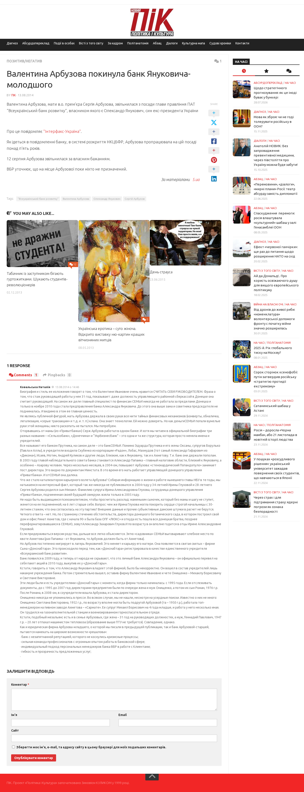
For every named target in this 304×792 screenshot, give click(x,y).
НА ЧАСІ (290, 82)
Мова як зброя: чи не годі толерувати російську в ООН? (274, 121)
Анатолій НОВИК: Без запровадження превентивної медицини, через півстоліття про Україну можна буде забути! (276, 155)
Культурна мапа (193, 43)
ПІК (13, 95)
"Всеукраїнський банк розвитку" (38, 198)
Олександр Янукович (106, 198)
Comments (25, 375)
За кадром (115, 43)
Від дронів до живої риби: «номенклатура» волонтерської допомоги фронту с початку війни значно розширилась (274, 319)
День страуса (161, 272)
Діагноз (12, 43)
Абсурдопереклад (35, 43)
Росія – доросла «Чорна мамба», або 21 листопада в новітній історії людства (275, 434)
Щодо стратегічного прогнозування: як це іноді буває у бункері (275, 92)
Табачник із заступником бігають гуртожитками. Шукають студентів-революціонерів (37, 279)
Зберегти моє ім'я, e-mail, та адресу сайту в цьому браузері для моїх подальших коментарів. (91, 747)
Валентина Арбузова (76, 198)
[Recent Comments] (288, 71)
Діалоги (172, 43)
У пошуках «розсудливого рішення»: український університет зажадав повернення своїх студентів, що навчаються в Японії (277, 468)
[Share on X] (213, 118)
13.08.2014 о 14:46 (67, 387)
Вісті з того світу (91, 43)
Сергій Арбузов (135, 198)
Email (122, 715)
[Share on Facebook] (213, 136)
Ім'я (14, 715)
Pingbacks (59, 375)
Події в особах (64, 43)
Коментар (20, 684)
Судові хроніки (220, 43)
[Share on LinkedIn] (213, 174)
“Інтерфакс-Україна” (62, 131)
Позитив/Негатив (24, 61)
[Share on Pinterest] (213, 155)
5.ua (195, 179)
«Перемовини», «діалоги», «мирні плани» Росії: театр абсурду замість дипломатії (275, 188)
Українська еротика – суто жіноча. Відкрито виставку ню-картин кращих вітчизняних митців (111, 334)
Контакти (242, 43)
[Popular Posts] (266, 71)
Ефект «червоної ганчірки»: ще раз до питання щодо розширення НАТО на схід (276, 251)
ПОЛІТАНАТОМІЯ (279, 342)
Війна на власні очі (268, 304)
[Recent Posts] (244, 71)
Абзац (157, 43)
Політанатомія (137, 43)
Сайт (15, 730)
